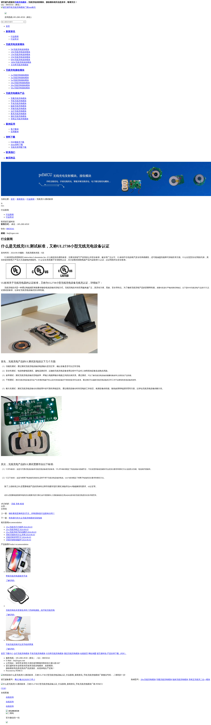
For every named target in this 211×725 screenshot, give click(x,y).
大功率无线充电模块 (19, 65)
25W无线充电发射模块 (20, 57)
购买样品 (10, 158)
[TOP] (3, 688)
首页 (8, 26)
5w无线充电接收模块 (20, 80)
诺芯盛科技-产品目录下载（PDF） (111, 653)
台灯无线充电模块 (18, 111)
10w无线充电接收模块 (20, 83)
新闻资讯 (21, 199)
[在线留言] (7, 722)
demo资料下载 (17, 145)
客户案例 (15, 129)
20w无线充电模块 (148, 679)
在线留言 (84, 653)
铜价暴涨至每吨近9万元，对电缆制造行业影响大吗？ (32, 513)
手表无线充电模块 (18, 103)
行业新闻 (15, 36)
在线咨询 (10, 697)
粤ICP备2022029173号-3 (25, 679)
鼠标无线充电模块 (18, 106)
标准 (22, 504)
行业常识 (15, 39)
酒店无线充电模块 (18, 116)
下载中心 (9, 653)
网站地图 (92, 653)
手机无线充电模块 (18, 101)
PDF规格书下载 (17, 142)
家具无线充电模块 (18, 114)
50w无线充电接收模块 (20, 88)
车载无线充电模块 (18, 98)
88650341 (10, 229)
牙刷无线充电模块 (18, 109)
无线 (13, 504)
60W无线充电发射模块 (20, 60)
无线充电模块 (20, 2)
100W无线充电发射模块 (21, 62)
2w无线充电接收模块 (20, 75)
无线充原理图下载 (18, 147)
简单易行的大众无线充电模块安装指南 (25, 518)
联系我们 (10, 152)
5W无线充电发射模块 (20, 49)
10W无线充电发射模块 (20, 52)
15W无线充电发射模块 (20, 55)
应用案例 (15, 132)
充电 (18, 504)
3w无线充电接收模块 (20, 78)
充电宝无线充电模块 (19, 119)
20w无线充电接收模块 (20, 85)
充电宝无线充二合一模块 (199, 679)
